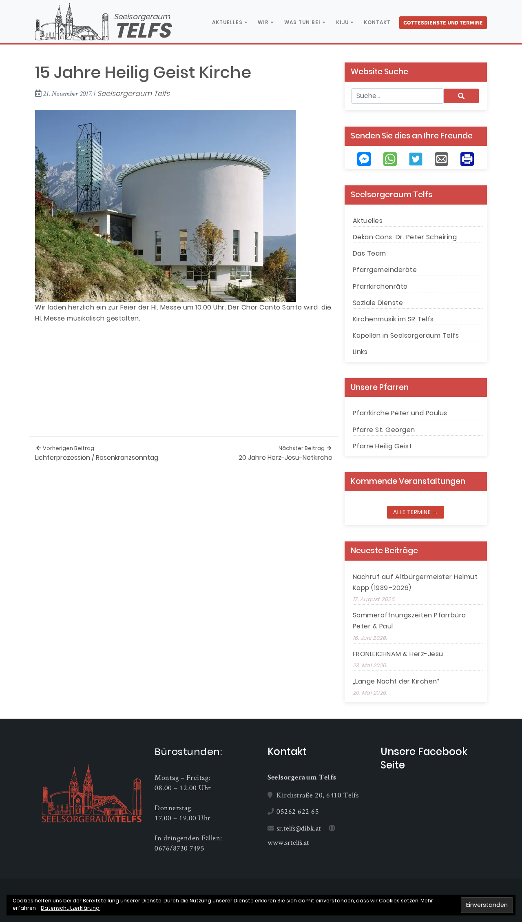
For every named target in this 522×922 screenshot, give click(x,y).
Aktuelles (227, 22)
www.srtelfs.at (288, 842)
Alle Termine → (415, 512)
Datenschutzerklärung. (70, 907)
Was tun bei (302, 22)
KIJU (342, 22)
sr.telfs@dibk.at (298, 828)
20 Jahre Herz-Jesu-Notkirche (285, 453)
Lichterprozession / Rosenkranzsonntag (96, 453)
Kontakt (377, 22)
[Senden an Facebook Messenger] (364, 158)
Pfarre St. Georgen (384, 429)
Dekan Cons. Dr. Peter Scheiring (405, 237)
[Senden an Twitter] (415, 158)
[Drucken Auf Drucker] (467, 158)
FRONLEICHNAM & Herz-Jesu (398, 654)
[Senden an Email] (441, 158)
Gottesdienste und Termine (443, 22)
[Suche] (461, 96)
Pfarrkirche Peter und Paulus (400, 413)
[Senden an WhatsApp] (390, 158)
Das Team (369, 253)
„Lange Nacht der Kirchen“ (396, 681)
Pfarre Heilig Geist (382, 446)
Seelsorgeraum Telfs (133, 93)
